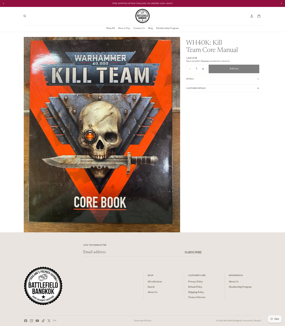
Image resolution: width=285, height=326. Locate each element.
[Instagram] (31, 321)
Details (190, 79)
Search (151, 287)
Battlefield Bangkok (233, 321)
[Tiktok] (43, 321)
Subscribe (193, 252)
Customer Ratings (196, 88)
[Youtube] (37, 321)
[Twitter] (49, 321)
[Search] (24, 16)
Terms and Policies (142, 321)
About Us (152, 292)
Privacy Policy (195, 282)
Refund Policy (195, 287)
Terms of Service (197, 297)
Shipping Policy (196, 292)
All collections (155, 282)
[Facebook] (26, 321)
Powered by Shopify (252, 321)
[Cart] (259, 16)
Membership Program (240, 287)
